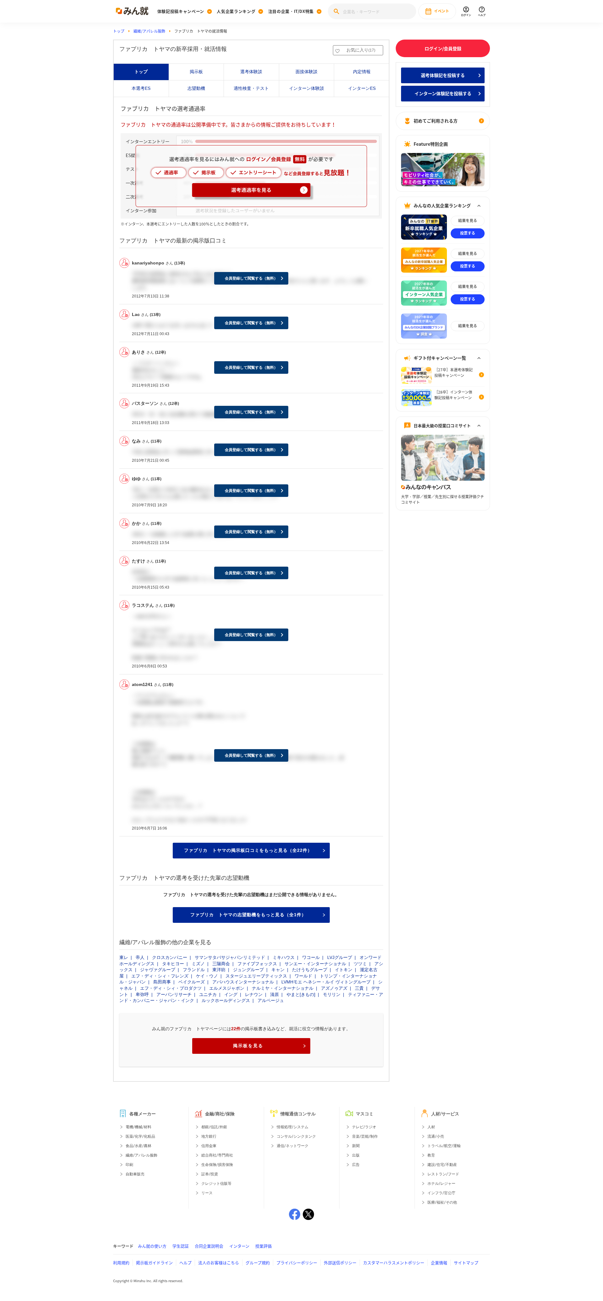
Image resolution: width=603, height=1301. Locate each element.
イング (230, 994)
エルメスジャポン (226, 988)
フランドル (194, 969)
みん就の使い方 (152, 1246)
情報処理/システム (292, 1127)
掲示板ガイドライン (154, 1263)
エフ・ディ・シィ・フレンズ (159, 975)
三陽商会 (221, 963)
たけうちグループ (309, 969)
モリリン (331, 994)
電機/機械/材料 (138, 1127)
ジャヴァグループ (157, 969)
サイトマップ (466, 1263)
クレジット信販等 (216, 1183)
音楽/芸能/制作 (365, 1136)
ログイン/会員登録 (443, 48)
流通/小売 (435, 1136)
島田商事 (162, 981)
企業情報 (439, 1263)
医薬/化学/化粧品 (140, 1136)
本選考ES (141, 88)
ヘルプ (185, 1263)
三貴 (359, 988)
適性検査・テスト (251, 88)
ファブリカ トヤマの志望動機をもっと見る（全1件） (248, 914)
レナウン (254, 994)
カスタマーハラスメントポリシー (393, 1263)
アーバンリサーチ (174, 994)
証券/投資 (209, 1174)
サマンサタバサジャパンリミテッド (230, 957)
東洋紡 (218, 969)
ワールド (303, 975)
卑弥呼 (142, 994)
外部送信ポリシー (340, 1263)
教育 (431, 1155)
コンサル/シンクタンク (296, 1136)
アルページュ (271, 1000)
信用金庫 (208, 1146)
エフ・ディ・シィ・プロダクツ (171, 988)
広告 (356, 1164)
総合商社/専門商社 (217, 1155)
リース (207, 1193)
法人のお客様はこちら (218, 1263)
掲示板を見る (248, 1045)
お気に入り (360, 49)
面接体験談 (307, 71)
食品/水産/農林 (138, 1146)
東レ (123, 957)
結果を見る (467, 220)
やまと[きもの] (300, 994)
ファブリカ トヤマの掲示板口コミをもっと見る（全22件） (248, 850)
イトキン (343, 969)
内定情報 (362, 71)
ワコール (311, 957)
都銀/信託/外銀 (214, 1127)
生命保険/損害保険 (217, 1164)
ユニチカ (208, 994)
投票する (467, 233)
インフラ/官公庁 (441, 1193)
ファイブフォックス (257, 963)
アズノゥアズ (334, 988)
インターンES (362, 88)
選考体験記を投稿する (443, 75)
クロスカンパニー (169, 957)
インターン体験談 (306, 88)
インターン (239, 1246)
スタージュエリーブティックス (256, 975)
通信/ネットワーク (292, 1146)
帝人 (140, 957)
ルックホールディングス (226, 1000)
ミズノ (198, 963)
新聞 (356, 1146)
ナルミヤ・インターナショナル (282, 988)
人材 (431, 1127)
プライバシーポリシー (296, 1263)
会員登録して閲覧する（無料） (251, 278)
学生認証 (180, 1246)
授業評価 (263, 1246)
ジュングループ (248, 969)
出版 (356, 1155)
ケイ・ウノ (207, 975)
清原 (274, 994)
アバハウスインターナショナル (243, 981)
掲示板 (196, 71)
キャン (278, 969)
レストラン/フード (443, 1174)
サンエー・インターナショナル (315, 963)
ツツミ (360, 963)
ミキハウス (284, 957)
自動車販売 (135, 1174)
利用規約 (121, 1263)
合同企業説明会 (209, 1246)
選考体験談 (251, 71)
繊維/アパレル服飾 (149, 31)
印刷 (129, 1164)
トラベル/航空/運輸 (444, 1146)
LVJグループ (339, 957)
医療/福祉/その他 (442, 1202)
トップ (118, 31)
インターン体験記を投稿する (443, 93)
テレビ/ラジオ (364, 1127)
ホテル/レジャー (441, 1183)
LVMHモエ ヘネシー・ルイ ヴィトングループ (326, 981)
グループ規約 (258, 1263)
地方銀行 (208, 1136)
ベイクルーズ (191, 981)
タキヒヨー (173, 963)
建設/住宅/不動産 (442, 1164)
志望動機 (196, 88)
